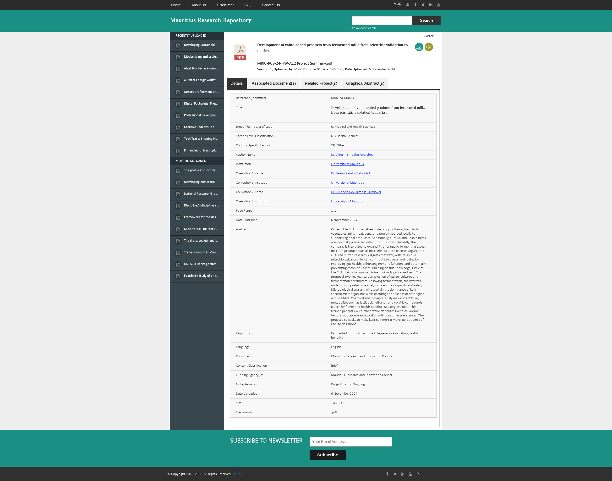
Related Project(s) (321, 83)
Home (176, 5)
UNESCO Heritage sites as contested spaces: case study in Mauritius (201, 264)
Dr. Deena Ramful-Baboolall (350, 173)
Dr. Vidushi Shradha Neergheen (353, 155)
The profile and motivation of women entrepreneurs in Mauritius (201, 170)
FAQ (247, 5)
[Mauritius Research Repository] (210, 20)
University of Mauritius (347, 164)
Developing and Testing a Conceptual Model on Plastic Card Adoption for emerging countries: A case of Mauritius (201, 182)
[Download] (419, 47)
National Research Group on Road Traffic (201, 194)
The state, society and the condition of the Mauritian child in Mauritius (201, 241)
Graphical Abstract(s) (365, 83)
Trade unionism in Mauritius (201, 252)
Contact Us (271, 5)
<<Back (429, 36)
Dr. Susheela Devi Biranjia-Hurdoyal (356, 192)
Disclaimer (225, 5)
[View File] (429, 47)
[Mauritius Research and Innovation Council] (398, 4)
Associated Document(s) (274, 83)
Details (236, 83)
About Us (198, 5)
